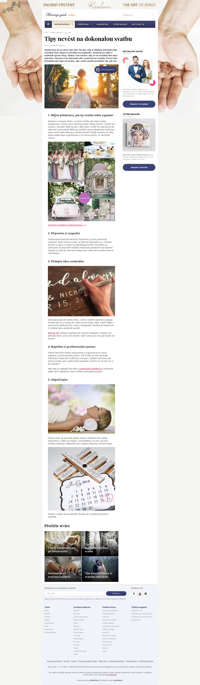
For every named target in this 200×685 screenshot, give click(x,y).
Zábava (46, 620)
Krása (46, 626)
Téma (47, 607)
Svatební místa (49, 623)
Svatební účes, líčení (79, 651)
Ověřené (83, 24)
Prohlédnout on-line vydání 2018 (142, 614)
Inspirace (76, 611)
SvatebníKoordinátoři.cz (91, 368)
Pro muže (76, 642)
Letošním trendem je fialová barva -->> (67, 225)
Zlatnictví (105, 648)
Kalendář (102, 24)
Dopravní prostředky (109, 620)
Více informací (111, 675)
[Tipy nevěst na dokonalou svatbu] (81, 65)
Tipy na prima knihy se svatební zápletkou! (98, 574)
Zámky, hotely (106, 645)
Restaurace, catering (109, 636)
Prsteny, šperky (78, 632)
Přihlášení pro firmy (146, 661)
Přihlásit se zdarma (139, 104)
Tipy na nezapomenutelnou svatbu (96, 548)
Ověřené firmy (109, 607)
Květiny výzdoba (78, 620)
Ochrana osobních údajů (88, 661)
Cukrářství (105, 617)
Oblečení (47, 614)
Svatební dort (48, 629)
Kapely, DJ (105, 632)
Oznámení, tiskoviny (108, 639)
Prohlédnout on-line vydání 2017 (142, 617)
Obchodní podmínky (54, 661)
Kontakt (66, 661)
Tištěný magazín (139, 607)
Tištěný (120, 24)
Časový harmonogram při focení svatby (61, 549)
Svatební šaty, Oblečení (81, 617)
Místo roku (103, 661)
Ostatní (75, 654)
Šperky (46, 611)
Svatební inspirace (56, 33)
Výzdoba (47, 617)
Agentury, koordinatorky (110, 611)
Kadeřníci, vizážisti (108, 629)
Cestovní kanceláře (108, 614)
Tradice (75, 648)
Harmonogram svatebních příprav (59, 574)
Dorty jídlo (76, 636)
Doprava (76, 626)
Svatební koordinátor (116, 661)
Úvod (46, 33)
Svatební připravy (50, 632)
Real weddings (78, 639)
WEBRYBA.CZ (95, 680)
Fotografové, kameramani (110, 626)
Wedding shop (131, 661)
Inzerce (74, 661)
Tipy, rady (68, 33)
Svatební (62, 24)
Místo (137, 24)
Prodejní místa (136, 620)
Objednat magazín (139, 167)
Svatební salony (107, 642)
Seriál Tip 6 (77, 645)
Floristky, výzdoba (108, 623)
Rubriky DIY (53, 333)
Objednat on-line (136, 611)
